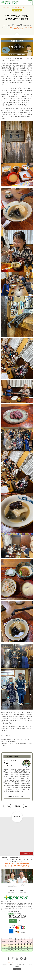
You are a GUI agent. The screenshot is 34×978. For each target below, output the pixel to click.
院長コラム (17, 10)
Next (25, 806)
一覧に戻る (16, 806)
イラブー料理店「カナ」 (19, 27)
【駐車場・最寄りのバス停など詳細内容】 (17, 866)
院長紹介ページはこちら (16, 796)
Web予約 (12, 920)
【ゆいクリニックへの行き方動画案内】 (17, 864)
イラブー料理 (8, 27)
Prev (8, 806)
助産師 (15, 29)
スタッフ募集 (17, 969)
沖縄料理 (20, 29)
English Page (23, 962)
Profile (11, 890)
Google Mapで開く (26, 853)
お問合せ (20, 920)
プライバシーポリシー (13, 962)
